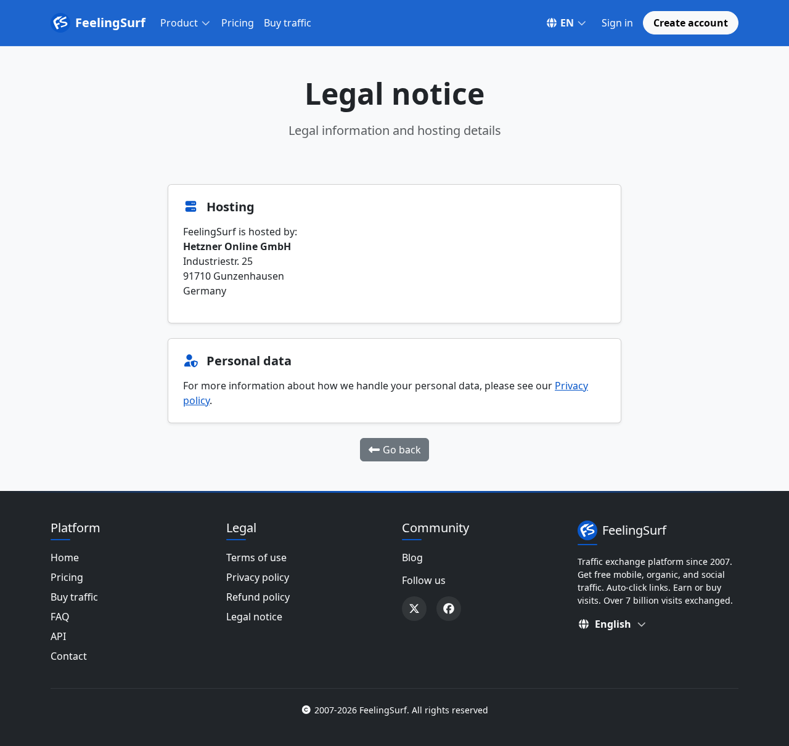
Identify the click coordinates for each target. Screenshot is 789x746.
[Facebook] (448, 608)
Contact (69, 656)
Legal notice (254, 616)
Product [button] (179, 23)
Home (65, 557)
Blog (412, 557)
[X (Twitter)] (414, 608)
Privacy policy (257, 577)
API (58, 636)
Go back (400, 449)
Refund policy (258, 597)
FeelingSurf (110, 22)
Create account (690, 23)
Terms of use (256, 557)
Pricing (237, 23)
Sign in (617, 23)
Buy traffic (287, 23)
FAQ (60, 616)
